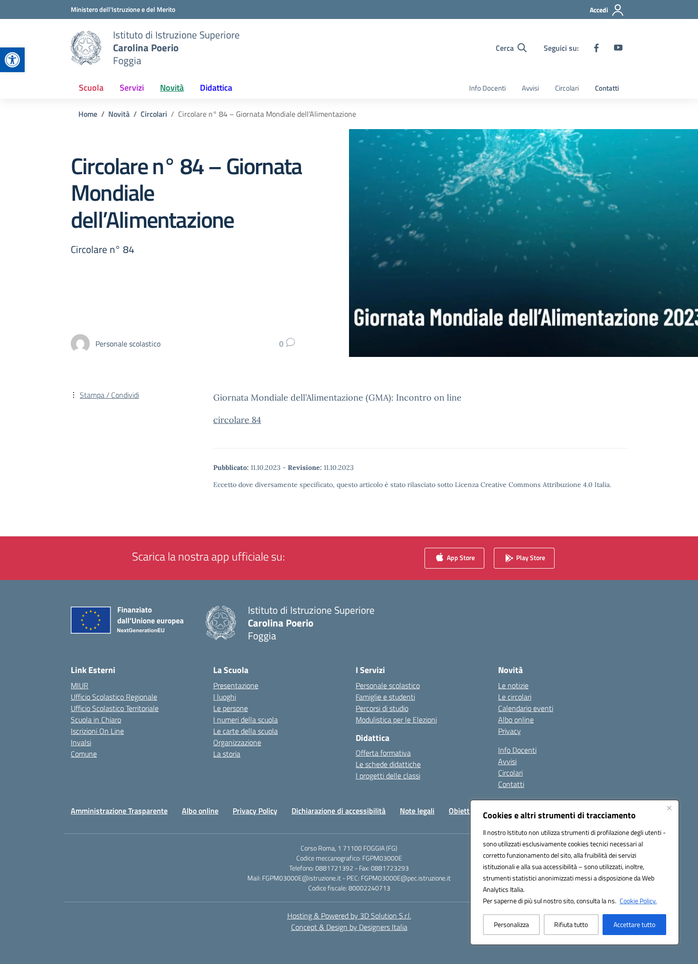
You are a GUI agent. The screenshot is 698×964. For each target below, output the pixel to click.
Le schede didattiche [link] (388, 764)
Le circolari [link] (514, 696)
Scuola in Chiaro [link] (96, 719)
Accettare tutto (634, 924)
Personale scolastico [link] (388, 685)
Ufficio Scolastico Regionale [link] (114, 696)
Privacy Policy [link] (255, 810)
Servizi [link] (132, 87)
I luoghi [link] (224, 696)
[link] (12, 59)
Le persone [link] (230, 708)
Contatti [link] (607, 88)
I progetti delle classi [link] (388, 775)
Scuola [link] (91, 87)
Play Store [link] (530, 557)
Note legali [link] (417, 810)
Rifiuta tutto (571, 924)
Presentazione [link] (235, 685)
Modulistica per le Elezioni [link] (396, 719)
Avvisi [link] (530, 88)
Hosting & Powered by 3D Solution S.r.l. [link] (349, 915)
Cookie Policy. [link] (638, 901)
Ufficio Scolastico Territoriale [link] (115, 708)
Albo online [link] (516, 719)
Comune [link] (84, 753)
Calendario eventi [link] (525, 708)
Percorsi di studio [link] (382, 708)
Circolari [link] (567, 88)
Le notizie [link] (513, 685)
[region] (574, 872)
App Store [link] (460, 557)
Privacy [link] (509, 731)
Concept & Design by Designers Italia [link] (349, 927)
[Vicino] (669, 808)
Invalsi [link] (81, 742)
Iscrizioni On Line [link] (97, 731)
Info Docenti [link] (487, 88)
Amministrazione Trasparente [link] (119, 810)
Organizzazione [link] (237, 742)
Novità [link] (172, 87)
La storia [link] (226, 753)
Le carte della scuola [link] (245, 731)
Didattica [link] (216, 87)
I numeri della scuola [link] (245, 719)
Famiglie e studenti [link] (385, 696)
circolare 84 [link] (237, 419)
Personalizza (511, 924)
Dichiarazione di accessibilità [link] (339, 810)
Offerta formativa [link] (383, 752)
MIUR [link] (79, 685)
